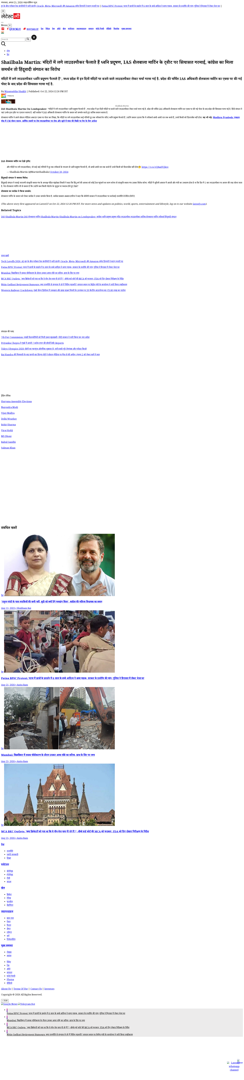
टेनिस (9, 898)
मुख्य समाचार (126, 29)
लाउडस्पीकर (135, 217)
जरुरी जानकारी (12, 855)
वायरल (90, 29)
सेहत (8, 929)
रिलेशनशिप (11, 939)
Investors (49, 989)
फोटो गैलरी (100, 29)
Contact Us (36, 989)
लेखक (9, 952)
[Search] (2, 22)
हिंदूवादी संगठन (170, 217)
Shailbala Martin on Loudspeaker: (78, 217)
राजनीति (10, 851)
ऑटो (58, 29)
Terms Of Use (20, 989)
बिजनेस (116, 29)
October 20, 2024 (59, 172)
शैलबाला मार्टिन (152, 217)
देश (42, 29)
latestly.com (199, 204)
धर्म (8, 936)
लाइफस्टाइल (81, 29)
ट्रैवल (8, 922)
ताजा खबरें (5, 256)
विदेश (48, 29)
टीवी (8, 878)
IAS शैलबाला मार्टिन (32, 217)
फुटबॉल (10, 902)
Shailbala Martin (50, 217)
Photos (10, 980)
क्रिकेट (9, 895)
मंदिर (119, 217)
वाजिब (143, 217)
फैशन (9, 925)
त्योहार (9, 932)
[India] (3, 33)
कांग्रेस (99, 217)
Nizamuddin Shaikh (15, 92)
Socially (33, 29)
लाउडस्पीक (125, 217)
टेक (53, 29)
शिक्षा (9, 858)
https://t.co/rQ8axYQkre (155, 167)
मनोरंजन (71, 29)
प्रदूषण (114, 217)
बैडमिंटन (10, 905)
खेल (64, 29)
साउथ (9, 882)
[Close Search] (34, 37)
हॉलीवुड (10, 875)
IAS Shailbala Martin (12, 217)
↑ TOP (4, 1000)
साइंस (9, 956)
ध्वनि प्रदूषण (107, 217)
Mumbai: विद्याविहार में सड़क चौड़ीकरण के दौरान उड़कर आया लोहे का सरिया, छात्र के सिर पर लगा (46, 1021)
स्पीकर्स (162, 217)
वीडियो (108, 29)
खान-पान (10, 918)
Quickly (15, 29)
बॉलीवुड (10, 871)
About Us (6, 989)
